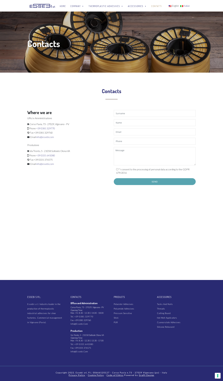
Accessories (135, 6)
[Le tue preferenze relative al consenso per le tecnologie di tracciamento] (218, 376)
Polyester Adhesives (123, 304)
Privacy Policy (77, 375)
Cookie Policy (96, 375)
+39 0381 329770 (45, 128)
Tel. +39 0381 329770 (82, 316)
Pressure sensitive (123, 313)
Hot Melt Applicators (167, 318)
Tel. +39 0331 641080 (82, 344)
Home (63, 6)
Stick (116, 318)
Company (75, 6)
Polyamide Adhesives (124, 308)
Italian (186, 5)
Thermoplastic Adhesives (104, 6)
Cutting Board (164, 313)
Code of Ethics (114, 375)
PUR (116, 322)
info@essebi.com (45, 137)
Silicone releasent (166, 327)
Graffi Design (146, 375)
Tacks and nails (165, 304)
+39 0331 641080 (45, 155)
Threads (161, 308)
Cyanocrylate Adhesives (169, 322)
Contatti (156, 6)
